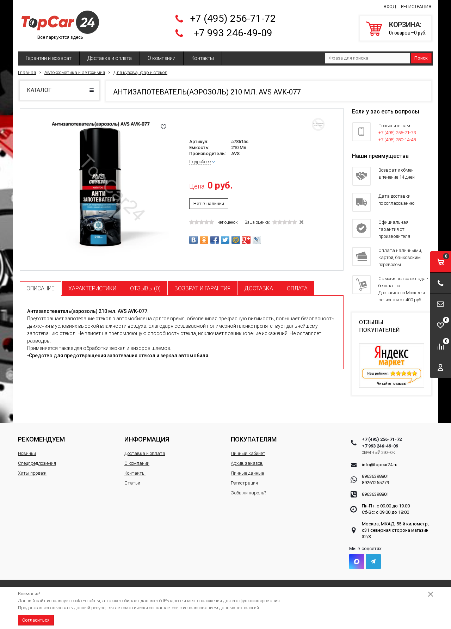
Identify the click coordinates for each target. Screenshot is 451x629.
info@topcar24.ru (379, 464)
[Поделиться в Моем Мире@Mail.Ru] (235, 240)
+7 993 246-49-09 (232, 33)
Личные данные (247, 473)
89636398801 (375, 476)
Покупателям (254, 439)
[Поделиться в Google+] (246, 240)
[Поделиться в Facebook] (214, 240)
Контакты (202, 58)
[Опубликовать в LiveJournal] (257, 240)
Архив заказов (247, 463)
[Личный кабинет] (440, 367)
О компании (161, 58)
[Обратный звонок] (440, 283)
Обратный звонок (378, 453)
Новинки (27, 453)
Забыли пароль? (248, 492)
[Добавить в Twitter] (225, 240)
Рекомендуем (41, 439)
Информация (146, 439)
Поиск (421, 58)
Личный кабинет (248, 453)
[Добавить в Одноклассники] (204, 240)
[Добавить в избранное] (163, 126)
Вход (390, 6)
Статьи (132, 483)
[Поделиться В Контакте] (193, 240)
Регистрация (416, 6)
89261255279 (375, 482)
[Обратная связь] (440, 304)
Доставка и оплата (109, 58)
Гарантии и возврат (49, 58)
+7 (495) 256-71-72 (233, 18)
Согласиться (36, 620)
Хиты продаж (32, 473)
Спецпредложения (37, 463)
